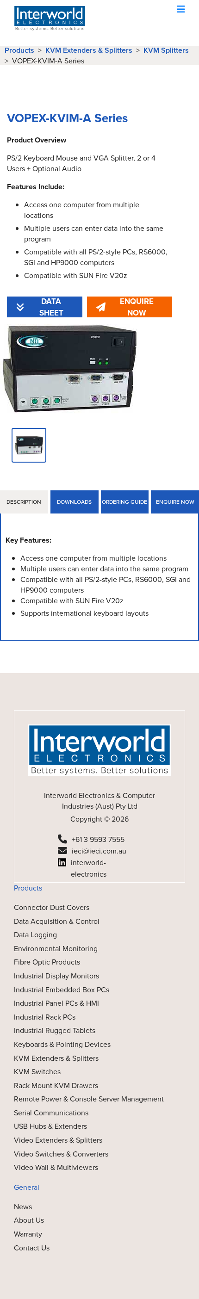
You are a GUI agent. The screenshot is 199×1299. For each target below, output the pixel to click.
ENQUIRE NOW (137, 307)
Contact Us (32, 1248)
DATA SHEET (51, 307)
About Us (29, 1220)
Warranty (28, 1234)
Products (19, 50)
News (23, 1206)
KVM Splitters (166, 50)
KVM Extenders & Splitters (88, 50)
